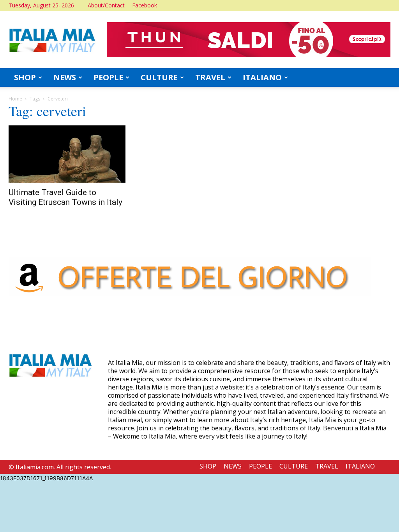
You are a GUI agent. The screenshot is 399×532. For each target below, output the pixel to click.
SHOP (25, 77)
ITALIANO (262, 77)
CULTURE (159, 77)
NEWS (64, 77)
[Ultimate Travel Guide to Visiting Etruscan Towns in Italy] (67, 154)
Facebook (144, 5)
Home (15, 98)
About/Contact (106, 5)
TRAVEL (210, 77)
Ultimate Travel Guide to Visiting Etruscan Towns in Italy (65, 197)
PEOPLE (108, 77)
